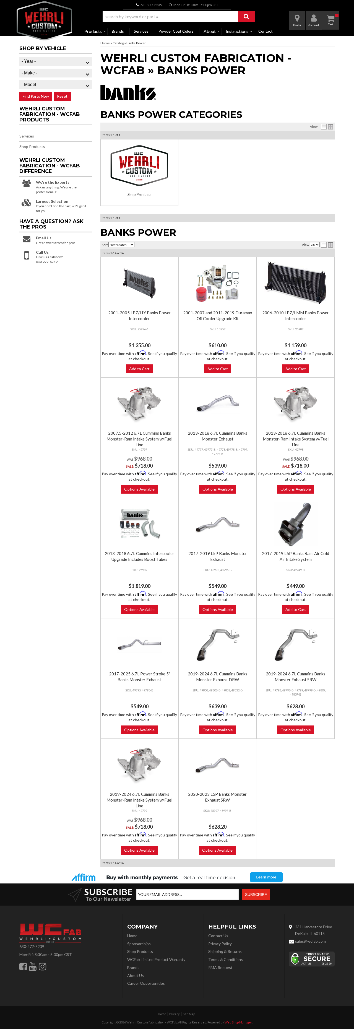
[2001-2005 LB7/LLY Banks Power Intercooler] (139, 283)
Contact (265, 31)
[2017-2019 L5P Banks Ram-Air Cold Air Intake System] (295, 524)
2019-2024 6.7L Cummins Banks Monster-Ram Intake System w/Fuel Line (139, 800)
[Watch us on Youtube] (33, 966)
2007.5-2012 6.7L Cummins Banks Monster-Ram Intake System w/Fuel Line (139, 439)
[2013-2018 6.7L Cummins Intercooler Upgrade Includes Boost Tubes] (139, 524)
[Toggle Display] (327, 126)
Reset (62, 96)
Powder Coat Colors (176, 31)
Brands (118, 31)
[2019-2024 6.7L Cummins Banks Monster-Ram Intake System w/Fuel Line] (139, 765)
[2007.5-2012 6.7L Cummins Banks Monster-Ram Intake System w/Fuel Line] (139, 404)
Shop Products (139, 194)
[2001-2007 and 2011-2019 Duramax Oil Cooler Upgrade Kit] (217, 283)
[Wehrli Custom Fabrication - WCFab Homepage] (44, 21)
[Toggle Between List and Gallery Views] (327, 245)
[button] (179, 16)
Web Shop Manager (238, 1022)
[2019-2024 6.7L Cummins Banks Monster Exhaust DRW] (217, 645)
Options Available (139, 489)
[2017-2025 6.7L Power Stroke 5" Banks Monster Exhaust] (139, 645)
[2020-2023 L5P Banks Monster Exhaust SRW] (217, 765)
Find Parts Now (36, 96)
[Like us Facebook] (23, 966)
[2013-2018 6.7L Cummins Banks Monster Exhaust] (217, 404)
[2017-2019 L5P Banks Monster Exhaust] (217, 524)
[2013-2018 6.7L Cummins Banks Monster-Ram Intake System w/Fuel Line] (295, 404)
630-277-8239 (31, 946)
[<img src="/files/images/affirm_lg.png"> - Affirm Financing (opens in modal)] (177, 877)
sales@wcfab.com (310, 941)
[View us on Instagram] (42, 966)
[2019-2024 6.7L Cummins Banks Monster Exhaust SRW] (295, 645)
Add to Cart (139, 368)
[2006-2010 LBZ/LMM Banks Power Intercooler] (295, 282)
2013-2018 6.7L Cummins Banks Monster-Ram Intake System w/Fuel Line (296, 439)
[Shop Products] (139, 166)
